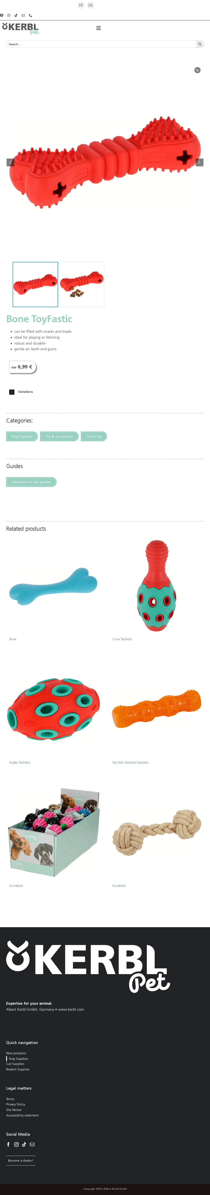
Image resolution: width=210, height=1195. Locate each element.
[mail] (23, 15)
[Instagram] (16, 1144)
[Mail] (32, 1144)
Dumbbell (16, 886)
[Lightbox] (197, 70)
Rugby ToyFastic (19, 762)
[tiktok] (16, 15)
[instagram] (8, 15)
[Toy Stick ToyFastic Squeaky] (156, 709)
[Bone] (53, 586)
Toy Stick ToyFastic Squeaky (130, 762)
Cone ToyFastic (122, 639)
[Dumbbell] (53, 833)
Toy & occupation (59, 436)
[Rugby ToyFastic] (53, 709)
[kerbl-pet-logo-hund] (20, 24)
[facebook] (1, 15)
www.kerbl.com (71, 1009)
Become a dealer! (20, 1160)
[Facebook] (8, 1144)
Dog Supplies (22, 436)
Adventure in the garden (31, 482)
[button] (199, 162)
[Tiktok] (24, 1144)
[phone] (30, 15)
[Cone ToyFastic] (156, 586)
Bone (12, 639)
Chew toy (94, 436)
